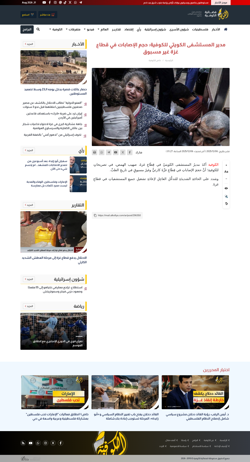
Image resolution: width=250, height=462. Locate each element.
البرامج (27, 29)
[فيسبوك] (129, 152)
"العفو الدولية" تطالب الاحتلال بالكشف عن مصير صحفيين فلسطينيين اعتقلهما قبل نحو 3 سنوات (164, 2)
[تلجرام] (108, 152)
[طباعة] (94, 152)
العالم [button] (104, 29)
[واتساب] (101, 152)
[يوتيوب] (115, 152)
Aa (226, 171)
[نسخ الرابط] (95, 215)
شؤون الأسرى (179, 29)
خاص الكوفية (155, 60)
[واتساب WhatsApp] (38, 443)
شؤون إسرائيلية (155, 29)
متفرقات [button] (74, 29)
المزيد (30, 44)
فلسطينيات (200, 29)
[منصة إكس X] (53, 443)
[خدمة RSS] (23, 443)
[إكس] (123, 152)
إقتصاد (128, 29)
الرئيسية (169, 60)
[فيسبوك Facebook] (60, 443)
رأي (139, 29)
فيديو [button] (90, 29)
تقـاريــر (116, 29)
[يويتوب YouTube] (30, 443)
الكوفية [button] (57, 29)
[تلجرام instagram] (45, 443)
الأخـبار (216, 29)
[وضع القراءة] (226, 188)
